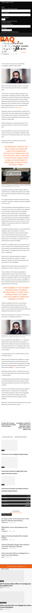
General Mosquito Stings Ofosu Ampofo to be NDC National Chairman (15, 545)
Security (1, 581)
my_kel (2, 557)
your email (4, 28)
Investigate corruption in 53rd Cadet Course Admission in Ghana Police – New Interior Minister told (23, 426)
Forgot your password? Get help (9, 21)
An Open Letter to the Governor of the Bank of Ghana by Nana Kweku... (15, 519)
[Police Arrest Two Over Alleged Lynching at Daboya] (16, 445)
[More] (23, 57)
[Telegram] (16, 57)
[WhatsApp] (13, 57)
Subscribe (27, 505)
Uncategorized (3, 602)
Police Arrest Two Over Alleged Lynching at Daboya (14, 454)
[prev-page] (1, 494)
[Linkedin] (3, 4)
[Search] (30, 35)
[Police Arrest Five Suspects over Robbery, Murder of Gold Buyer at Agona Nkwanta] (16, 480)
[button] (2, 35)
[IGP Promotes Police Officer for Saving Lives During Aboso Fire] (16, 576)
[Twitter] (4, 4)
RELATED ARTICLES (7, 437)
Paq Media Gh (4, 522)
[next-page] (2, 494)
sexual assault (18, 107)
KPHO (21, 340)
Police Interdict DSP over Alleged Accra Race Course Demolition (15, 554)
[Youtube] (5, 4)
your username (5, 13)
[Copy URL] (20, 57)
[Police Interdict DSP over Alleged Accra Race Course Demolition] (16, 597)
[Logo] (10, 44)
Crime (3, 450)
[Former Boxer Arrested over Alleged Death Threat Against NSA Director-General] (16, 462)
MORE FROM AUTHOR (20, 437)
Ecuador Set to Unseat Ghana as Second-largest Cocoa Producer (8, 424)
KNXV (14, 367)
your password (5, 17)
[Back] (1, 5)
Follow (27, 499)
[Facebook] (2, 4)
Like (28, 496)
